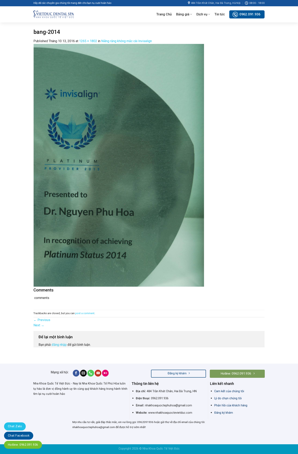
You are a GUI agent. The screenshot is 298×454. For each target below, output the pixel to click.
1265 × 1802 (88, 41)
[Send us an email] (83, 373)
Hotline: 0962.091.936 (23, 445)
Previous (41, 320)
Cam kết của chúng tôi (229, 391)
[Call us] (90, 373)
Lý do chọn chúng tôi (228, 398)
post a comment (84, 313)
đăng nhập (59, 345)
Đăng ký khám (223, 412)
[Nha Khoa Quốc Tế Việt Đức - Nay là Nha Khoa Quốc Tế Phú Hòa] (53, 14)
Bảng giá (182, 14)
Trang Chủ (164, 14)
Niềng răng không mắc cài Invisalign (126, 41)
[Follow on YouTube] (98, 373)
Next (38, 325)
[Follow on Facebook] (76, 373)
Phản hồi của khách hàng (230, 405)
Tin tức (219, 14)
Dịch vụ (201, 14)
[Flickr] (105, 373)
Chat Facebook (18, 435)
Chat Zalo (15, 426)
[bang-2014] (118, 165)
